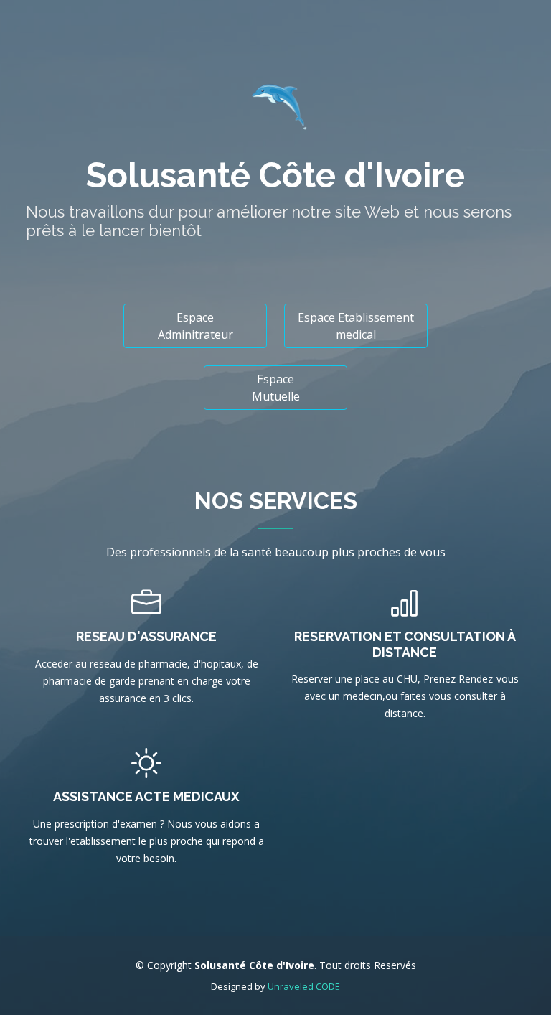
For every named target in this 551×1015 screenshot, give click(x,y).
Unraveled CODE (304, 986)
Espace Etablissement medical (356, 325)
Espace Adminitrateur (195, 325)
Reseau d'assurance (146, 636)
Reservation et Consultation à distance (405, 644)
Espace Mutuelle (276, 387)
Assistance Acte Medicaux (146, 796)
